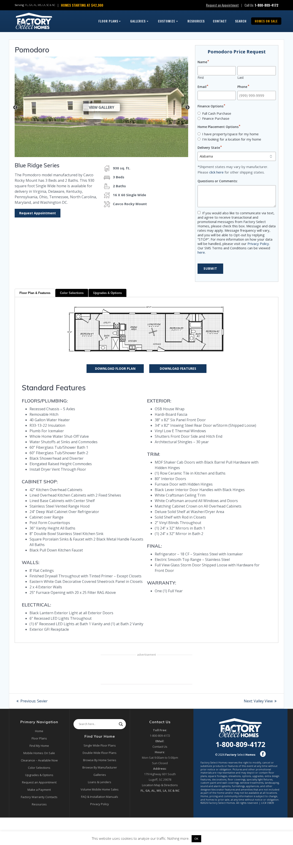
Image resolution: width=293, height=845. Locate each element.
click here (216, 172)
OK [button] (196, 839)
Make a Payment (39, 790)
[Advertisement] (146, 670)
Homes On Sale (266, 21)
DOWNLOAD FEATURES (178, 368)
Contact (220, 21)
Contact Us (159, 746)
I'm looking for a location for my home (231, 139)
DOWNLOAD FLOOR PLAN (115, 368)
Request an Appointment (222, 5)
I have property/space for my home (230, 134)
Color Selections (72, 293)
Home (39, 731)
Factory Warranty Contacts (39, 797)
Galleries (138, 21)
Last (240, 77)
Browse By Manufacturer (99, 767)
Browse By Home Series (99, 760)
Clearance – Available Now (39, 760)
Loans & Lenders (99, 782)
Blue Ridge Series (37, 165)
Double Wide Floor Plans (100, 753)
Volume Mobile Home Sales (100, 789)
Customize (166, 21)
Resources (196, 21)
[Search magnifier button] (121, 724)
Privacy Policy (258, 243)
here (201, 252)
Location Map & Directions (160, 785)
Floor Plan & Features (34, 293)
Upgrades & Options (107, 293)
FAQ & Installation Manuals (99, 797)
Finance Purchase (215, 118)
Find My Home (39, 746)
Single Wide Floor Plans (100, 745)
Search (241, 21)
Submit (210, 268)
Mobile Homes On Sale (39, 753)
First (201, 77)
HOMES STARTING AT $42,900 (82, 5)
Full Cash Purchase (216, 113)
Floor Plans (108, 21)
